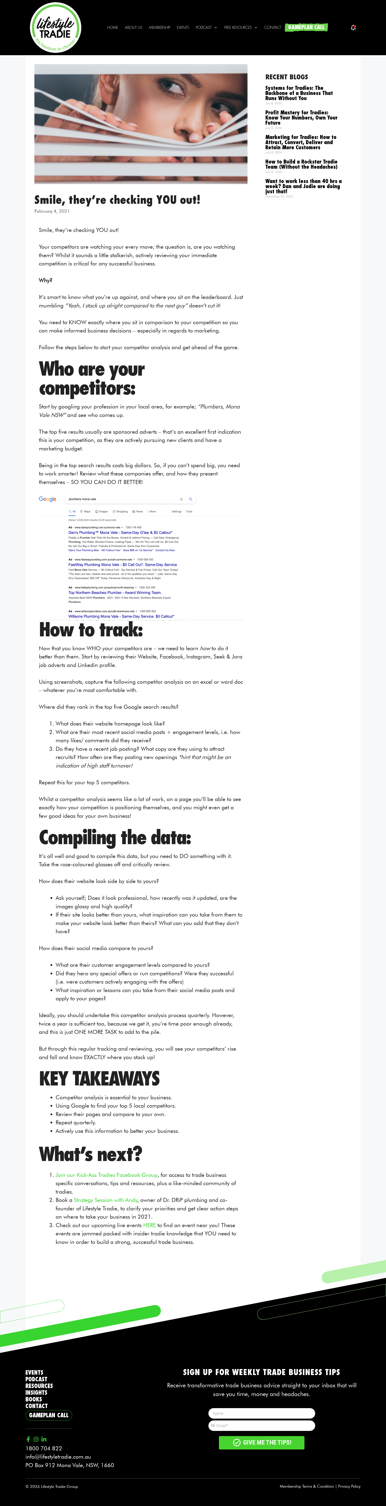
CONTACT (36, 1406)
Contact (272, 27)
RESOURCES (39, 1386)
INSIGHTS (36, 1393)
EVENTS (34, 1373)
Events (183, 27)
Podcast (204, 27)
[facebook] (353, 27)
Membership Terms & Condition (307, 1486)
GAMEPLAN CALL (306, 27)
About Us (133, 27)
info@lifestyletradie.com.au (58, 1456)
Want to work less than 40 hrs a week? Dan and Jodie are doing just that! (303, 186)
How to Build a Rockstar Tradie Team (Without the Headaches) (301, 164)
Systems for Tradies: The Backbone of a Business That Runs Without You (299, 93)
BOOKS (33, 1399)
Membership (159, 27)
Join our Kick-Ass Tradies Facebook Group (106, 1175)
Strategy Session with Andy (105, 1200)
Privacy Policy (349, 1486)
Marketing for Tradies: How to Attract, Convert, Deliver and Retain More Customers (300, 142)
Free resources (238, 27)
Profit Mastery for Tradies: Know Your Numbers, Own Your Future (301, 118)
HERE (149, 1225)
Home (112, 27)
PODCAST (36, 1379)
